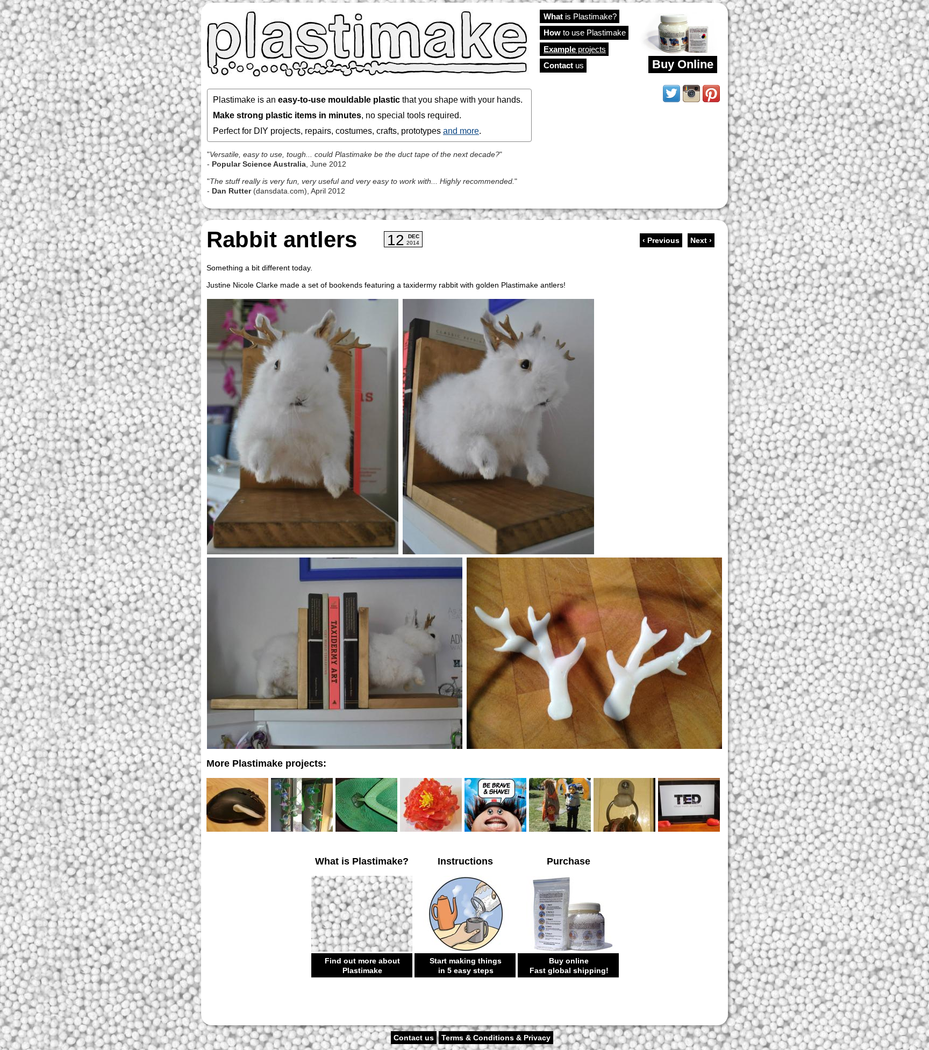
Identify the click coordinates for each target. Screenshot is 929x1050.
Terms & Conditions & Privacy (496, 1037)
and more (461, 130)
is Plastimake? (580, 16)
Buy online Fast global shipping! (569, 965)
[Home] (367, 43)
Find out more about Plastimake (362, 965)
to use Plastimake (585, 32)
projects (575, 49)
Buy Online (682, 64)
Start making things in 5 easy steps (466, 965)
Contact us (414, 1037)
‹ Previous (661, 240)
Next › (701, 240)
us (564, 65)
